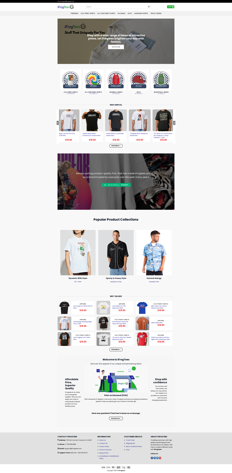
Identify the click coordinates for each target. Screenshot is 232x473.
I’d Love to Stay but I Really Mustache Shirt (121, 338)
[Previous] (57, 126)
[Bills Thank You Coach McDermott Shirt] (142, 308)
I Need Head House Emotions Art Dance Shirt (91, 135)
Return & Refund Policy (134, 446)
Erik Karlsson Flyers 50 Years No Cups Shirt (120, 323)
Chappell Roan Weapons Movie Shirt (139, 135)
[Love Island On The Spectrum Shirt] (103, 308)
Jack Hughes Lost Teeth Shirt (81, 338)
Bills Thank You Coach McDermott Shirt (159, 307)
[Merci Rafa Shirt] (142, 323)
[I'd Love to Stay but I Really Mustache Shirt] (103, 339)
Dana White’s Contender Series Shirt (115, 135)
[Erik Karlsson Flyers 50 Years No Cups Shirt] (103, 323)
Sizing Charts (103, 453)
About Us (102, 440)
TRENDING (74, 13)
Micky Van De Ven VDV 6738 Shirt (67, 135)
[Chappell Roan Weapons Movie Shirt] (140, 120)
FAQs (128, 450)
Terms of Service (105, 450)
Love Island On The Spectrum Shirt (119, 307)
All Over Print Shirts (106, 13)
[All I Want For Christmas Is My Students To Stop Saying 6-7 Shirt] (163, 120)
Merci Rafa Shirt (156, 323)
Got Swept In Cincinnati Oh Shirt (82, 307)
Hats (130, 13)
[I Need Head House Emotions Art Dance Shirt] (92, 120)
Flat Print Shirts (88, 13)
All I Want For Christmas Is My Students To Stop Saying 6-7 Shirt (163, 136)
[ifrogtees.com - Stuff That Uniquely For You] (70, 7)
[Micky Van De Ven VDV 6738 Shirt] (68, 120)
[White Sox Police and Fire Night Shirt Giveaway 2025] (142, 339)
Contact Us (103, 443)
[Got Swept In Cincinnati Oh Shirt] (64, 308)
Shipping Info (130, 443)
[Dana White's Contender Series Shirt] (116, 120)
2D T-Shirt (78, 282)
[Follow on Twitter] (157, 458)
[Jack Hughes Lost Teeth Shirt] (64, 339)
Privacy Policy (104, 446)
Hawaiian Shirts (141, 13)
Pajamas (121, 13)
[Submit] (148, 6)
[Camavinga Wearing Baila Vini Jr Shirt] (64, 323)
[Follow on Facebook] (152, 458)
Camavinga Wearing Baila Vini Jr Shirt (82, 323)
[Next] (174, 126)
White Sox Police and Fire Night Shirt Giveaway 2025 (160, 338)
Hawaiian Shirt (154, 282)
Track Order (156, 13)
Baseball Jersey (116, 282)
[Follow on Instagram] (154, 458)
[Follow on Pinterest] (160, 458)
